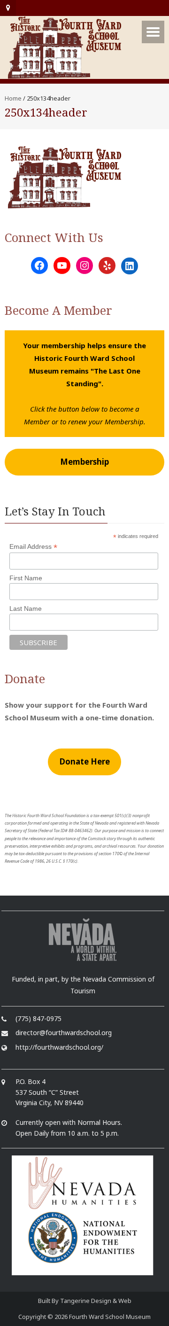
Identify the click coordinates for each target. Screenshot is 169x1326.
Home (13, 98)
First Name (25, 578)
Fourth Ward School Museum (110, 1316)
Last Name (25, 608)
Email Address (33, 546)
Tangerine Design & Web (95, 1300)
